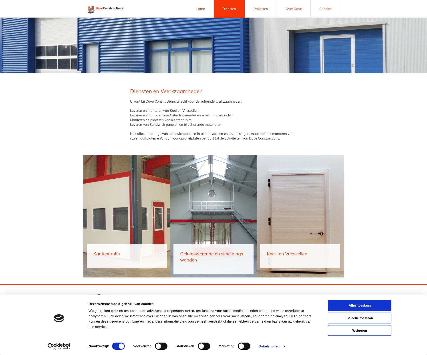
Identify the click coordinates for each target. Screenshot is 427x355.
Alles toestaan (360, 305)
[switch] (161, 346)
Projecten (261, 9)
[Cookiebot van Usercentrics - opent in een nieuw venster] (59, 346)
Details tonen (269, 346)
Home (200, 9)
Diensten (229, 9)
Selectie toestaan (359, 318)
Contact (325, 9)
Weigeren (359, 330)
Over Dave (294, 9)
